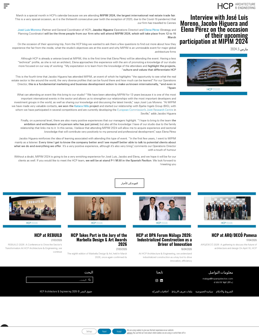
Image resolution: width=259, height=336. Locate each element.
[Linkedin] (161, 280)
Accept (119, 331)
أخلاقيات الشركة (160, 291)
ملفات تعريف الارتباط (181, 291)
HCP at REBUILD (48, 235)
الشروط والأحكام (224, 291)
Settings (89, 331)
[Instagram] (156, 280)
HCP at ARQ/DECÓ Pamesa (234, 235)
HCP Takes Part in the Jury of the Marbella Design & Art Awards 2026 (99, 239)
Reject (104, 331)
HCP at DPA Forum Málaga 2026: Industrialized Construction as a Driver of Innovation (164, 239)
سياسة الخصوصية (204, 291)
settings (129, 332)
